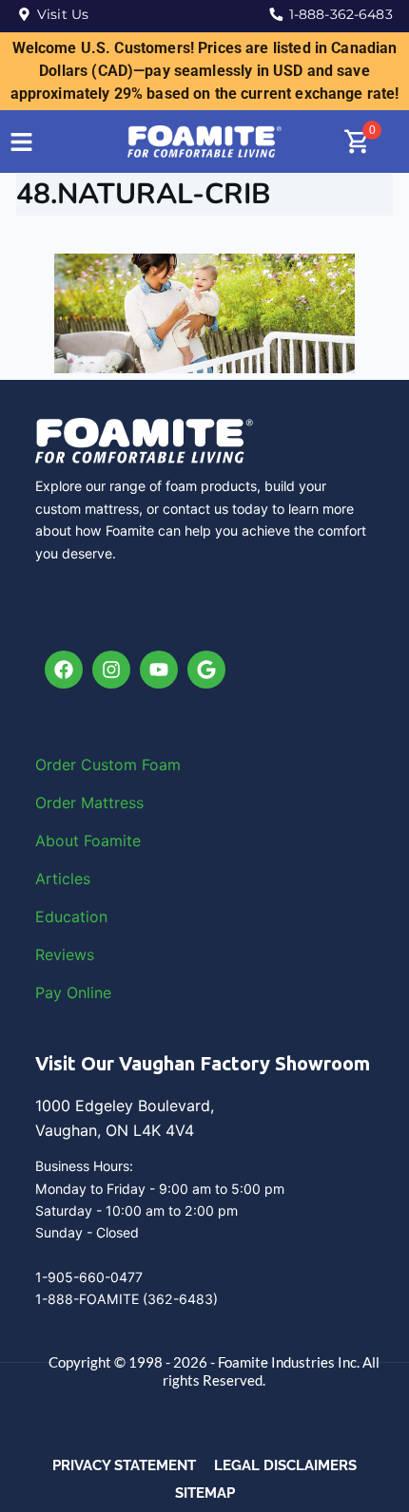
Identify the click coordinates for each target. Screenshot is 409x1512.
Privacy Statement (124, 1465)
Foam (161, 764)
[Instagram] (111, 670)
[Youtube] (159, 670)
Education (71, 916)
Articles (62, 878)
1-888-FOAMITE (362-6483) (126, 1299)
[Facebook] (64, 670)
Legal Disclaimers (285, 1465)
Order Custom (88, 764)
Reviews (64, 954)
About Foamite (88, 840)
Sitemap (205, 1493)
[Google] (206, 670)
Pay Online (73, 992)
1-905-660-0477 (89, 1277)
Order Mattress (89, 802)
